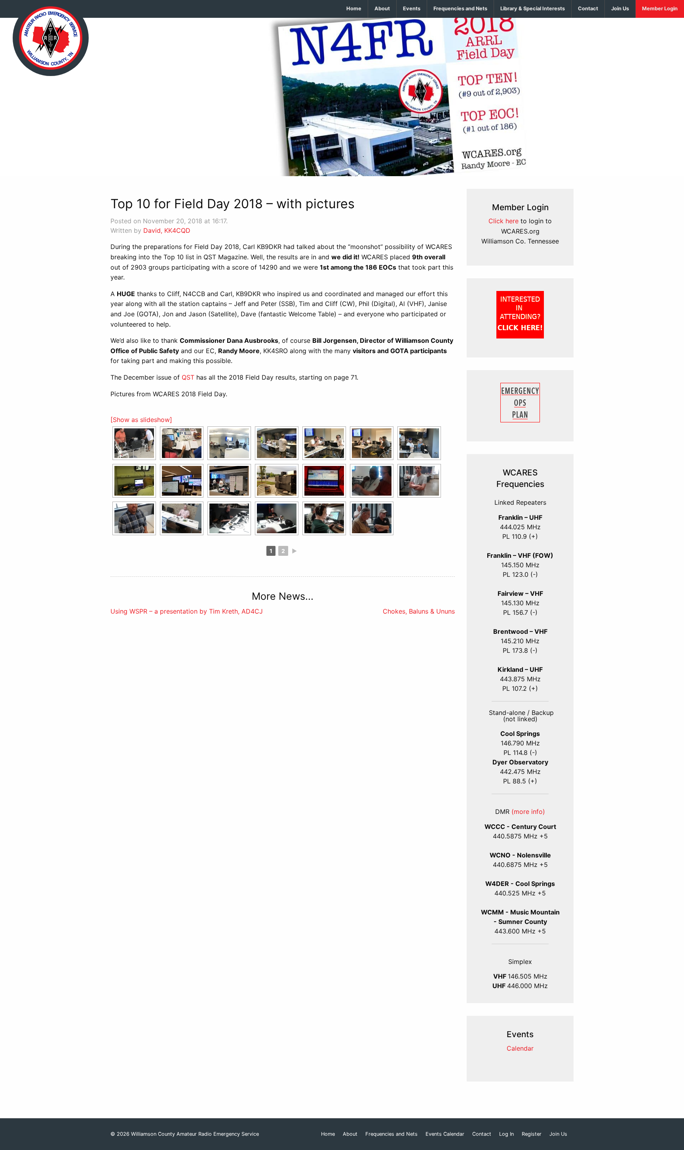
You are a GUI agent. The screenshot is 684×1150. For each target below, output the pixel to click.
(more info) (528, 811)
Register (532, 1134)
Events (411, 8)
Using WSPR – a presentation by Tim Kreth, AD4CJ (186, 611)
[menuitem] (354, 9)
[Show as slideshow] (141, 420)
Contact (588, 8)
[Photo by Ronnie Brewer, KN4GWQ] (134, 443)
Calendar (520, 1048)
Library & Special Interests (532, 8)
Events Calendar (445, 1134)
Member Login (660, 8)
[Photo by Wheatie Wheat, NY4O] (371, 481)
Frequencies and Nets (460, 8)
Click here (503, 221)
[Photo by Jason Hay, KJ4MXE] (134, 481)
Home (353, 8)
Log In (506, 1134)
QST (188, 377)
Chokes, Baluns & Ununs (419, 611)
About (382, 8)
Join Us (620, 8)
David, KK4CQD (166, 230)
